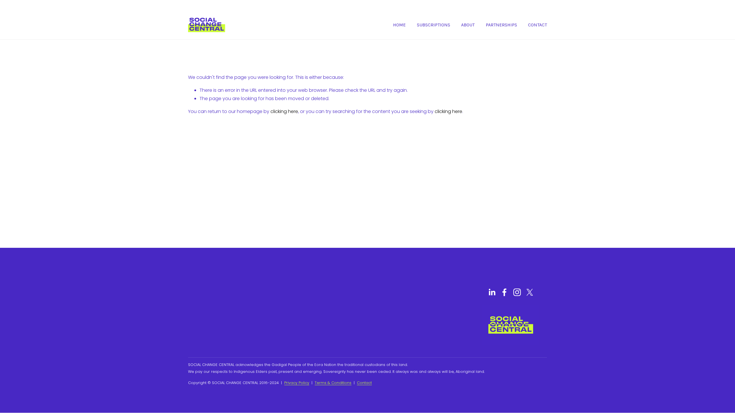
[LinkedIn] (492, 292)
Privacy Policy (296, 382)
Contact (537, 25)
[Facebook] (504, 292)
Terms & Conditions (333, 382)
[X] (530, 292)
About (468, 25)
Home (399, 25)
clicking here (284, 111)
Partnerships (501, 25)
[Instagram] (517, 292)
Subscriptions (433, 25)
